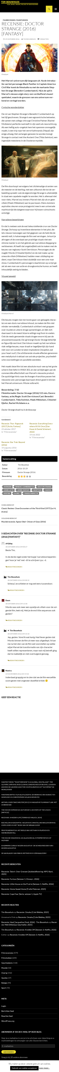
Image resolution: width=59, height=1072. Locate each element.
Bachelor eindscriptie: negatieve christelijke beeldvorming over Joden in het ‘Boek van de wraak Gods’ (28, 824)
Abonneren (8, 1052)
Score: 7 (17, 493)
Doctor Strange (44, 487)
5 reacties (44, 39)
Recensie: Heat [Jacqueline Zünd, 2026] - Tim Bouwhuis (24, 922)
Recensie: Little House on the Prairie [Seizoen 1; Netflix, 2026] (27, 884)
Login (3, 1006)
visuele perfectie (31, 493)
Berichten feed (7, 1011)
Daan (7, 600)
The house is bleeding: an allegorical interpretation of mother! (26, 839)
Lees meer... (44, 1068)
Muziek (4, 968)
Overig (4, 973)
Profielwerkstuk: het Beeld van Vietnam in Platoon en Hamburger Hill (25, 831)
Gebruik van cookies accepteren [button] (24, 1068)
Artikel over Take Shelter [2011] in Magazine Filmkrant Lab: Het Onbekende (29, 803)
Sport (3, 988)
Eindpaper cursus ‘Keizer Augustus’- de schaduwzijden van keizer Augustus (27, 847)
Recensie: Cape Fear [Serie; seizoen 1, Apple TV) (21, 894)
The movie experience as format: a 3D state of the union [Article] (26, 811)
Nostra (8, 670)
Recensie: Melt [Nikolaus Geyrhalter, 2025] (29, 923)
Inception (37, 490)
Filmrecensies (9, 20)
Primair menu (55, 9)
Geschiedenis (7, 963)
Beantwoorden (15, 567)
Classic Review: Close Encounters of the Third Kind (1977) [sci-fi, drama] (28, 508)
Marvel (48, 490)
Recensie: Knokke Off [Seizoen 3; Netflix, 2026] (36, 929)
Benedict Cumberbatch (24, 487)
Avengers (8, 487)
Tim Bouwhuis (29, 39)
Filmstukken (22, 20)
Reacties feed (7, 1016)
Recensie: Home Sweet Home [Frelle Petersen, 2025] (23, 889)
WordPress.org (7, 1021)
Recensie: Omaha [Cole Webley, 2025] (33, 912)
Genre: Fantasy (23, 490)
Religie (4, 983)
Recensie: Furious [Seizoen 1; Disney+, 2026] (20, 879)
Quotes (4, 978)
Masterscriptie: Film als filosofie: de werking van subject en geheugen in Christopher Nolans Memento (28, 796)
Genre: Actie (9, 490)
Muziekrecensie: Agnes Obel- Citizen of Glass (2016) (23, 520)
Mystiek (7, 493)
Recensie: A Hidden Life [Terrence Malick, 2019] (21, 817)
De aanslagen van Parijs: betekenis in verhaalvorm (23, 853)
